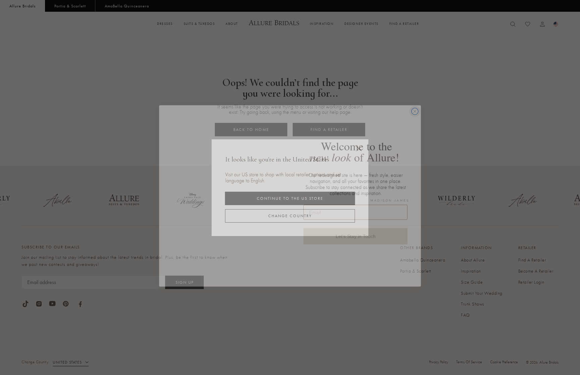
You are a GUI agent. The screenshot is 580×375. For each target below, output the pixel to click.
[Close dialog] (415, 103)
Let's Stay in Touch (355, 227)
